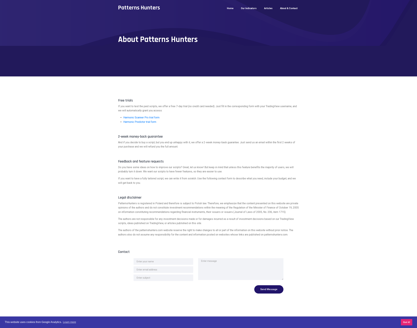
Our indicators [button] (249, 8)
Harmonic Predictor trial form (139, 121)
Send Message (268, 289)
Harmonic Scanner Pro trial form (141, 117)
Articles (268, 8)
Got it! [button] (406, 322)
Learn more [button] (69, 322)
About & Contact (289, 8)
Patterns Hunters (139, 7)
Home (230, 8)
